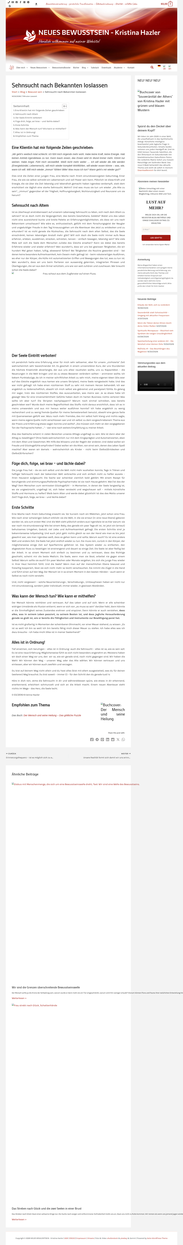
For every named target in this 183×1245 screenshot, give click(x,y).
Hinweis (90, 1238)
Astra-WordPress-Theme (157, 1238)
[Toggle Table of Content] (63, 106)
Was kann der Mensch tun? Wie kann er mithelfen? (40, 128)
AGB (66, 1238)
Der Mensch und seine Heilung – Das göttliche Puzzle (52, 715)
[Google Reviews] (10, 6)
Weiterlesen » (19, 998)
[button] (26, 67)
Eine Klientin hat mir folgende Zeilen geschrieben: (40, 110)
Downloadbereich (145, 170)
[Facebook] (17, 2)
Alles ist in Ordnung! (25, 132)
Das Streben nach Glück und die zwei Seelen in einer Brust (46, 1208)
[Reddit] (112, 739)
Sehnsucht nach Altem (26, 114)
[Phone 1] (9, 2)
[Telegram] (28, 2)
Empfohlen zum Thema (26, 136)
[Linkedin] (107, 739)
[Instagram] (24, 2)
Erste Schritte (22, 125)
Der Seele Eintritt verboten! (28, 117)
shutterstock (112, 1238)
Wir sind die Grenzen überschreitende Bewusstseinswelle (46, 987)
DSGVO (72, 1238)
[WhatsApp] (123, 739)
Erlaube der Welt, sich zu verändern (154, 305)
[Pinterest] (102, 739)
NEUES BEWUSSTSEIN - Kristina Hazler (99, 32)
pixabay (123, 1238)
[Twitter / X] (118, 739)
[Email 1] (13, 2)
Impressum (81, 1238)
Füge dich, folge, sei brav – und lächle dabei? (37, 121)
